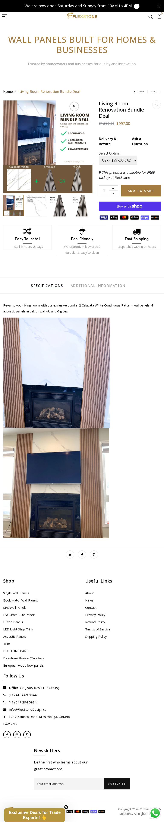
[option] (47, 146)
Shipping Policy (96, 636)
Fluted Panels (13, 622)
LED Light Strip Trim (18, 629)
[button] (34, 815)
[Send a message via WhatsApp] (155, 813)
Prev (141, 91)
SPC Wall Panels (14, 607)
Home (8, 91)
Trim (6, 644)
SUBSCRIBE (117, 783)
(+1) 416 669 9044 (22, 695)
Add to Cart (141, 191)
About (89, 593)
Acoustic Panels (14, 636)
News (89, 600)
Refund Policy (95, 622)
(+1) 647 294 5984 (22, 702)
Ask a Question (140, 141)
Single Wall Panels (16, 593)
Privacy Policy (95, 615)
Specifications (47, 285)
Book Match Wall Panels (20, 600)
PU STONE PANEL (16, 651)
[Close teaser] (66, 807)
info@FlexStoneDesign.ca (27, 709)
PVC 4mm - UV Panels (19, 615)
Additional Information (98, 285)
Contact (91, 607)
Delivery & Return (107, 141)
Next (154, 91)
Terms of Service (97, 629)
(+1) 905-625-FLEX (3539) (34, 688)
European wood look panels (23, 665)
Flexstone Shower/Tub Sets (23, 658)
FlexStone (122, 177)
